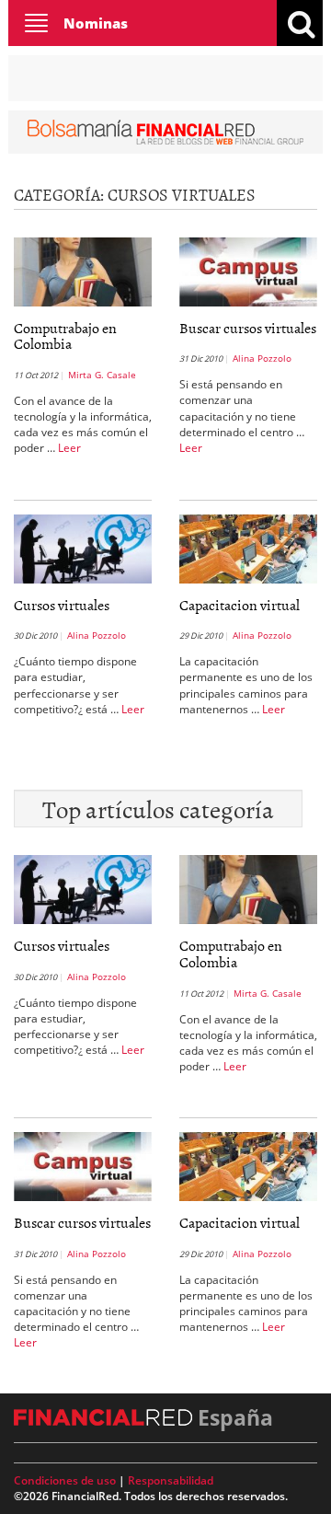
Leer (69, 448)
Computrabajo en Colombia (65, 336)
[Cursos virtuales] (83, 547)
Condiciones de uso (65, 1480)
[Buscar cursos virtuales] (248, 270)
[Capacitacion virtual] (248, 547)
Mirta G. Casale (102, 374)
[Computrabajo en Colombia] (83, 270)
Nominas (95, 23)
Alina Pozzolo (262, 358)
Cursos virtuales (61, 605)
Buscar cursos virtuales (247, 328)
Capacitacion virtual (239, 605)
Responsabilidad (170, 1480)
